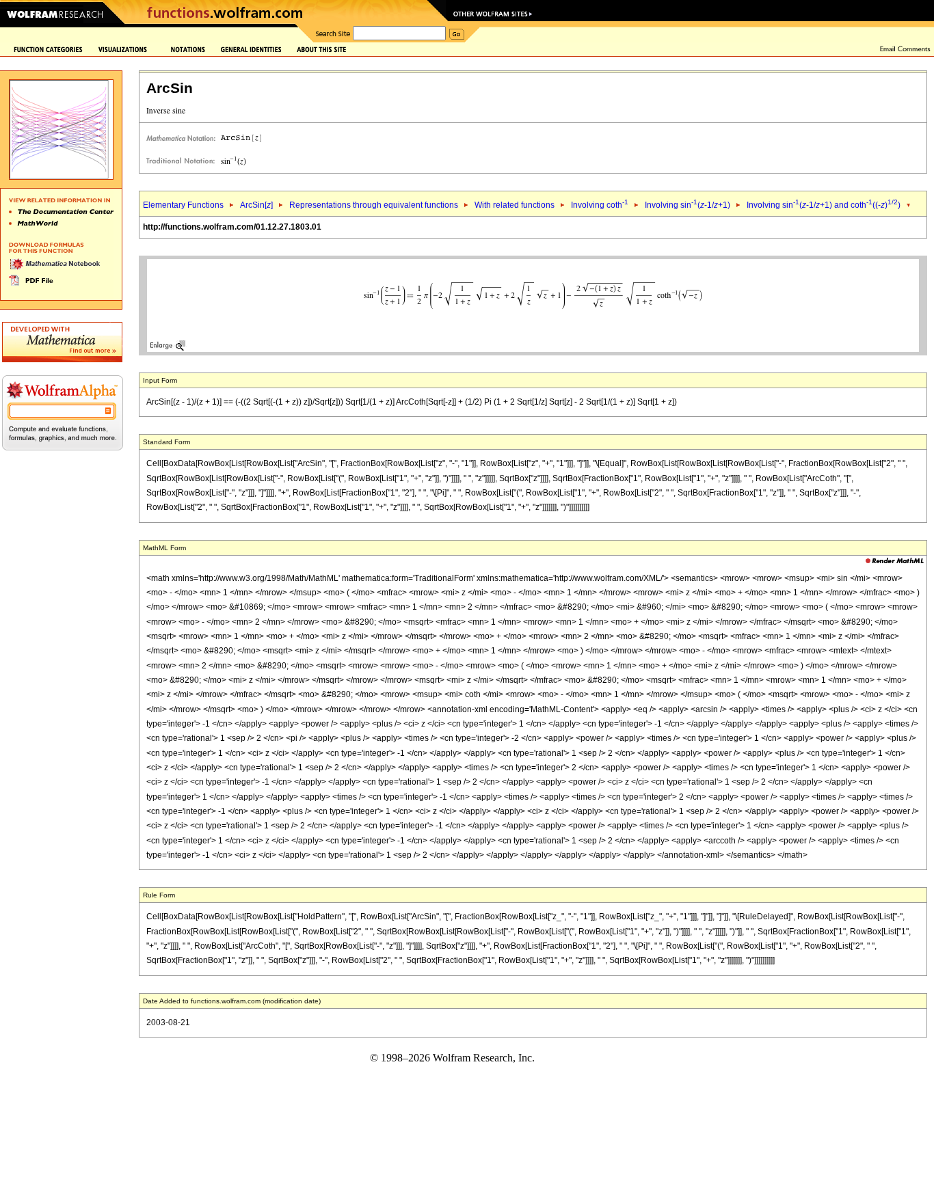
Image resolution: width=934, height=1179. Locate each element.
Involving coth (599, 205)
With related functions (515, 205)
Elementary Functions (183, 205)
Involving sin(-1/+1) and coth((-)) (823, 205)
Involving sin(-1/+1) (687, 205)
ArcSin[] (256, 205)
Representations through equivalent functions (373, 205)
